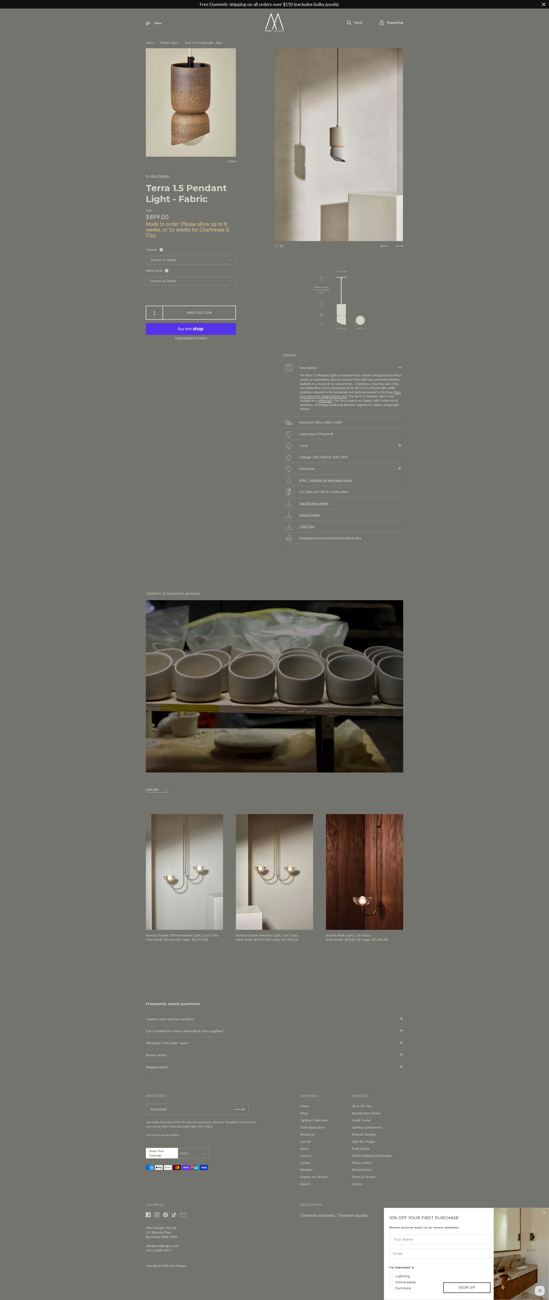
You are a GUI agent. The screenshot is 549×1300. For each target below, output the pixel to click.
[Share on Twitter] (232, 143)
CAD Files (306, 526)
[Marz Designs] (274, 30)
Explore (152, 790)
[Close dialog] (544, 1212)
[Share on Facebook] (232, 136)
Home (149, 42)
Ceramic (151, 249)
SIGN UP (467, 1287)
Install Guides (309, 515)
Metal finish (154, 270)
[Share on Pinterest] (232, 151)
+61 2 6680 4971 (159, 1250)
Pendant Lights (169, 42)
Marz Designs (160, 176)
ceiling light (325, 400)
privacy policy (170, 1135)
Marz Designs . (178, 1265)
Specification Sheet (313, 503)
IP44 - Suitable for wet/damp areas (325, 480)
